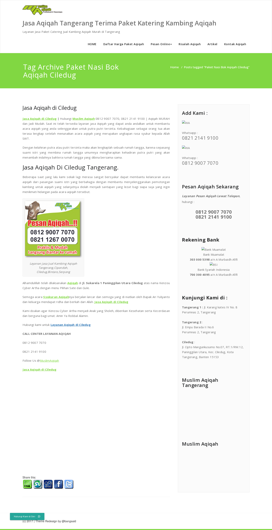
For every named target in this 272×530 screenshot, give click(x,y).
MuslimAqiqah (49, 360)
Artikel (212, 44)
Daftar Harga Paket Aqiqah (123, 44)
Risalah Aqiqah (190, 44)
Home (174, 67)
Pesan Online (160, 44)
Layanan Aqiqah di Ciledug (71, 325)
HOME (92, 44)
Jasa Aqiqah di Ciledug (50, 107)
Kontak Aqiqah (235, 44)
